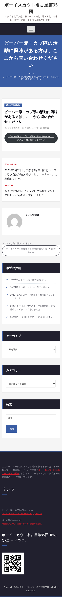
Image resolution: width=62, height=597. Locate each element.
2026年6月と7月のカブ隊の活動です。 (28, 279)
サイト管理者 (14, 127)
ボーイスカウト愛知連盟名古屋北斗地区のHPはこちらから (31, 250)
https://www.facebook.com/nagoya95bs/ (22, 523)
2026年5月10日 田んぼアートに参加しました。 (32, 317)
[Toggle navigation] (31, 29)
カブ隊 (27, 127)
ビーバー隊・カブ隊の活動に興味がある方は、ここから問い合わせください (32, 78)
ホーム (31, 73)
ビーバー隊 (37, 127)
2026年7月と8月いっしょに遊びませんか (29, 287)
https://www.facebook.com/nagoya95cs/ (22, 513)
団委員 (46, 127)
